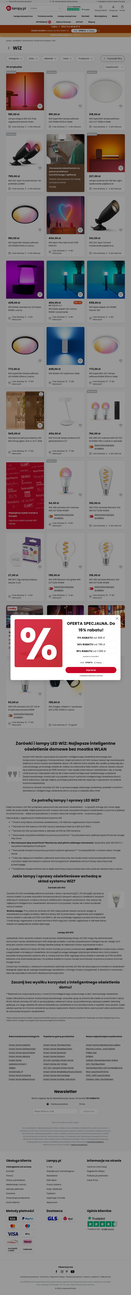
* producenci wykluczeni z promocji (91, 675)
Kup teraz (91, 670)
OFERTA (90, 662)
